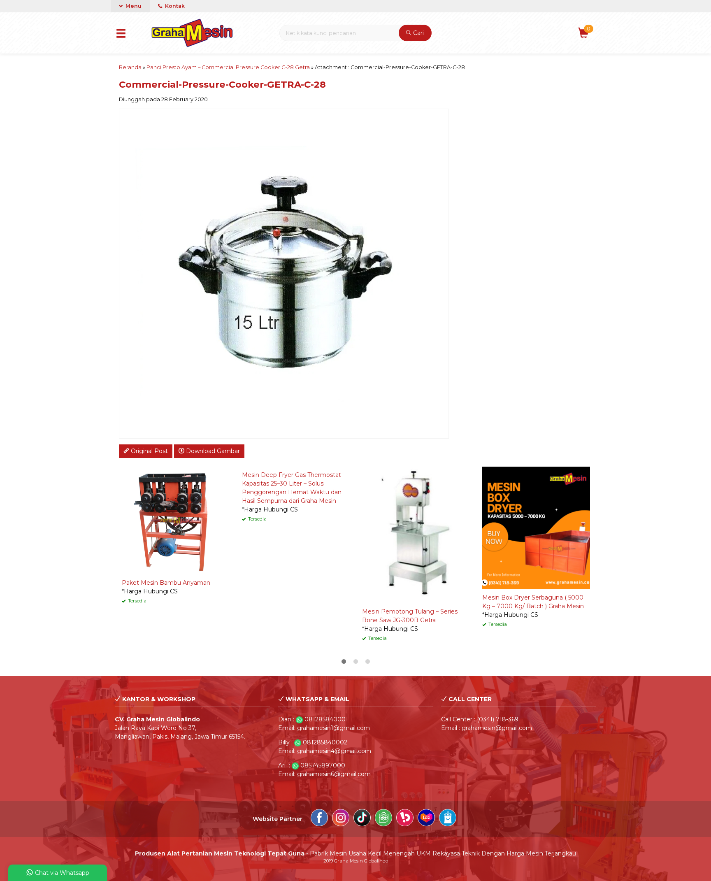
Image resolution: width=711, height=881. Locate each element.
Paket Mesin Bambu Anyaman (166, 582)
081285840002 (325, 742)
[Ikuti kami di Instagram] (340, 819)
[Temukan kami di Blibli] (447, 819)
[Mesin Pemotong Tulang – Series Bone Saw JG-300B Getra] (416, 534)
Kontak (174, 6)
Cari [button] (417, 33)
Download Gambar (212, 451)
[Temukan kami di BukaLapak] (405, 819)
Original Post (148, 451)
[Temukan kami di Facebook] (319, 819)
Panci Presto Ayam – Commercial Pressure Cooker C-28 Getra (228, 67)
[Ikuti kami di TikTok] (362, 819)
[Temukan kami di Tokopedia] (383, 819)
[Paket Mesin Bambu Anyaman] (176, 520)
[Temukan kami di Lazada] (426, 819)
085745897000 (322, 765)
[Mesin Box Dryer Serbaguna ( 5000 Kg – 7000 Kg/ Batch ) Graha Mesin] (536, 527)
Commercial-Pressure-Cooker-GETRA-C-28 (222, 84)
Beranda (130, 67)
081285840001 (326, 719)
